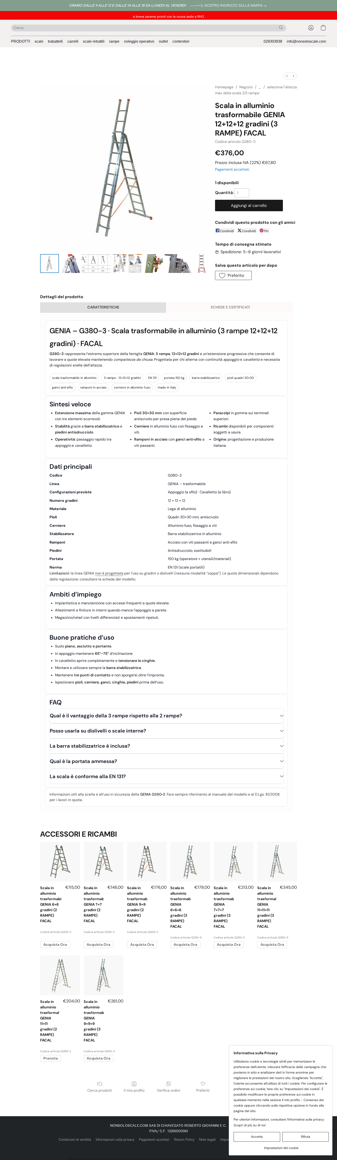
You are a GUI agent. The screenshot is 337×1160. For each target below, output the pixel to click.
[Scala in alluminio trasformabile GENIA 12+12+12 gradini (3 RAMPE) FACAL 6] (179, 263)
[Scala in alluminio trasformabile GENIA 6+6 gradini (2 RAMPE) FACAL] (60, 861)
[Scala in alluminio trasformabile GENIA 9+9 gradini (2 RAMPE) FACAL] (147, 861)
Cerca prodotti (99, 1090)
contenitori (180, 41)
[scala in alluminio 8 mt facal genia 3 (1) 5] (153, 263)
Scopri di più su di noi (249, 1125)
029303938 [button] (273, 41)
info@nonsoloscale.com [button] (306, 41)
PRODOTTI (20, 41)
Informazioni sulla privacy (115, 1140)
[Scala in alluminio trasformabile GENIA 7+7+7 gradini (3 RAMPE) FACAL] (233, 861)
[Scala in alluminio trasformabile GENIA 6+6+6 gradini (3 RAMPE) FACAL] (190, 861)
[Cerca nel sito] (281, 27)
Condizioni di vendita (75, 1140)
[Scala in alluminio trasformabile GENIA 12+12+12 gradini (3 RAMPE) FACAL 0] (49, 263)
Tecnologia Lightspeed (168, 1148)
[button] (311, 28)
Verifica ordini (168, 1090)
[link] (229, 5)
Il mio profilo (134, 1090)
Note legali (207, 1140)
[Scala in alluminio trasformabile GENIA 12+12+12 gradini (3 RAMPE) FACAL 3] (120, 263)
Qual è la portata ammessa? (83, 761)
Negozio (246, 87)
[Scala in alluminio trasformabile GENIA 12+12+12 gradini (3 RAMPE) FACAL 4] (135, 263)
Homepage (224, 87)
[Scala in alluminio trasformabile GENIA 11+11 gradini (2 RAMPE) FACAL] (60, 975)
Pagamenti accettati (232, 169)
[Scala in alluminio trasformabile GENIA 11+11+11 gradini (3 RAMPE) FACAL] (277, 861)
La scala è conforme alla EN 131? (88, 776)
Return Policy (184, 1140)
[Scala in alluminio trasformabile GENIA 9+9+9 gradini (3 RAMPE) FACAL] (103, 975)
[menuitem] (287, 76)
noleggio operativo (139, 41)
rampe (114, 41)
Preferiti (203, 1090)
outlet (163, 41)
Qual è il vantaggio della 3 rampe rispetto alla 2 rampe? (116, 715)
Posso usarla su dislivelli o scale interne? (98, 730)
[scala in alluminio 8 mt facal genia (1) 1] (70, 263)
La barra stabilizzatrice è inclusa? (90, 746)
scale (39, 41)
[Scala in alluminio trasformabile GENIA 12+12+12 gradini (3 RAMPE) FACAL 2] (96, 263)
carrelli (72, 41)
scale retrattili (94, 41)
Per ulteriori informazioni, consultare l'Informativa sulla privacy (279, 1119)
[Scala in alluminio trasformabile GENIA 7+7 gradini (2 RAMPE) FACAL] (103, 861)
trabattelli (55, 41)
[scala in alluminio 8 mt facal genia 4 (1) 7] (201, 263)
